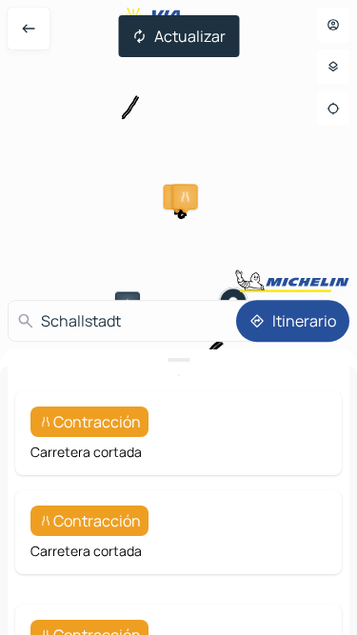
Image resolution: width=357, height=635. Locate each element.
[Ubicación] (333, 108)
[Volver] (29, 29)
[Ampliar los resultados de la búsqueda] (178, 359)
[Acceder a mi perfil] (333, 25)
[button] (185, 197)
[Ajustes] (333, 67)
